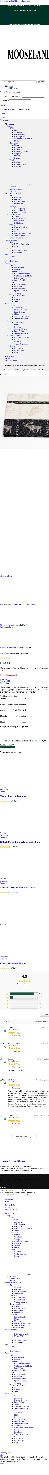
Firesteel (17, 269)
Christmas (18, 147)
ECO (11, 242)
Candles (17, 149)
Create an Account (13, 92)
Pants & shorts (19, 312)
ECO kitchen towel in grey (13, 963)
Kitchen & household (14, 605)
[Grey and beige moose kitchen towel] (15, 877)
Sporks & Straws (20, 291)
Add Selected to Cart (7, 747)
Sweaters (17, 327)
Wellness (13, 191)
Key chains (18, 348)
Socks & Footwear (21, 318)
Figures (17, 145)
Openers (17, 199)
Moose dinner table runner (10, 625)
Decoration (14, 143)
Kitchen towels (20, 219)
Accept (2, 1463)
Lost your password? (8, 109)
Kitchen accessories (17, 238)
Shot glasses (18, 204)
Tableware (13, 225)
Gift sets (13, 187)
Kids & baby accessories (23, 338)
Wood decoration (20, 250)
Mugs (16, 229)
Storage (17, 156)
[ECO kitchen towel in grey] (15, 922)
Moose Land (16, 1036)
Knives (17, 299)
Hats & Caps (19, 350)
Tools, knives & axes (17, 295)
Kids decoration (15, 261)
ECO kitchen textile (21, 244)
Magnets (17, 154)
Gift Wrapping (19, 134)
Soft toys (13, 257)
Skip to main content (22, 1)
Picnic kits (18, 286)
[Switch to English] (8, 1471)
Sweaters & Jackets (21, 316)
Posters (17, 158)
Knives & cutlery (20, 227)
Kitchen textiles (15, 214)
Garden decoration (16, 189)
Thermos (17, 293)
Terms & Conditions (12, 1161)
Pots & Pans (18, 278)
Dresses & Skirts (20, 310)
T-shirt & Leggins (21, 344)
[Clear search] (37, 82)
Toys (11, 259)
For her (12, 306)
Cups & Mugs (19, 284)
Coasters (17, 197)
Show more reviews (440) (24, 1137)
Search (45, 1015)
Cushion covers (20, 164)
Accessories (18, 132)
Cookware (13, 206)
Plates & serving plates (22, 234)
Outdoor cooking (16, 272)
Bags (16, 352)
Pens (16, 130)
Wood (12, 248)
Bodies (17, 340)
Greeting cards (19, 137)
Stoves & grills (19, 280)
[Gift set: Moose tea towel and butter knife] (15, 831)
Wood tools (18, 253)
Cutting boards (19, 210)
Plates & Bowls (20, 289)
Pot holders (18, 223)
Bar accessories (20, 202)
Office (12, 128)
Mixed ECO (19, 246)
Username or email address (11, 96)
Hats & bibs (18, 342)
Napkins (17, 231)
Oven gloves (19, 221)
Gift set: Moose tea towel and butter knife (20, 842)
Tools (16, 301)
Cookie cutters (19, 208)
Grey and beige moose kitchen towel (17, 887)
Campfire (13, 265)
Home (2, 605)
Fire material (19, 267)
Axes (16, 297)
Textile (12, 160)
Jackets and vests (20, 329)
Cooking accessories (22, 274)
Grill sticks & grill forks (23, 276)
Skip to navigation (7, 1)
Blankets (17, 166)
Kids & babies (15, 335)
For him (12, 320)
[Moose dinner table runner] (15, 785)
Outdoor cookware (21, 212)
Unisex (12, 346)
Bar (11, 195)
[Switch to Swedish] (8, 1469)
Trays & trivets (19, 236)
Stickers (17, 141)
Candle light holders (21, 151)
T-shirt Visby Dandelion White (12, 647)
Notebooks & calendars (23, 139)
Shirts (16, 314)
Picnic (12, 282)
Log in (3, 105)
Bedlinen (17, 162)
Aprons (17, 217)
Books (29, 185)
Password (4, 101)
